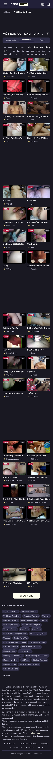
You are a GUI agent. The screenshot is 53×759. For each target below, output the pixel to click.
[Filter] (47, 33)
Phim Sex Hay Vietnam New (37, 656)
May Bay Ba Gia (9, 664)
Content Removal (28, 744)
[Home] (19, 4)
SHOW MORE (26, 596)
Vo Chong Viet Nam (29, 612)
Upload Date (11, 40)
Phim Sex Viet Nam (31, 616)
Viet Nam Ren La (10, 629)
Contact (45, 744)
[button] (5, 4)
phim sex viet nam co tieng (25, 54)
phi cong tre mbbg (15, 47)
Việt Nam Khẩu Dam (37, 642)
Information (10, 744)
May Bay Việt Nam (10, 620)
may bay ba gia (21, 51)
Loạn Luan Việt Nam (29, 620)
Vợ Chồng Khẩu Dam (11, 616)
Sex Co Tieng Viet (20, 638)
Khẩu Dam (36, 629)
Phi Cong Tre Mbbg (10, 625)
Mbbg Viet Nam (9, 651)
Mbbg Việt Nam (25, 651)
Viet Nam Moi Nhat (10, 647)
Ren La (44, 620)
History (30, 747)
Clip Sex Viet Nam (40, 660)
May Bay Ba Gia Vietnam (12, 656)
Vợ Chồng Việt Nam (38, 634)
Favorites (17, 747)
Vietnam (6, 638)
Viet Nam (45, 616)
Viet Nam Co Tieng (10, 669)
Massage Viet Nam (10, 660)
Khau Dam (24, 629)
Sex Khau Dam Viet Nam (29, 664)
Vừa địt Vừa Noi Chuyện (31, 647)
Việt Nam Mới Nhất (10, 612)
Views (42, 40)
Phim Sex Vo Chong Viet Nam (14, 634)
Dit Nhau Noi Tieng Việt (31, 625)
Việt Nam (25, 660)
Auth (40, 747)
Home (7, 12)
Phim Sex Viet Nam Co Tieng (14, 642)
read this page (35, 733)
